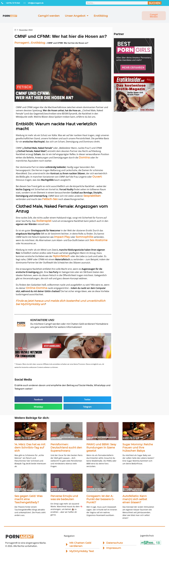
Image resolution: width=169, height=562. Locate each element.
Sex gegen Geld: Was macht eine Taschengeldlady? (29, 499)
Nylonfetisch (61, 256)
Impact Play (62, 236)
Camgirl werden (49, 15)
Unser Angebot (75, 15)
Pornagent (22, 42)
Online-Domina (36, 288)
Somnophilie (84, 236)
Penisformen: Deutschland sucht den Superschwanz (66, 447)
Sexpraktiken (92, 195)
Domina (84, 157)
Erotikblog (101, 15)
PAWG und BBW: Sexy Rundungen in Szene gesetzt (101, 447)
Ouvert (97, 176)
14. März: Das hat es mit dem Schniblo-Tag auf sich (30, 447)
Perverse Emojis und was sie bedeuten (64, 497)
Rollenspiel (43, 220)
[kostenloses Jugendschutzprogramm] (150, 543)
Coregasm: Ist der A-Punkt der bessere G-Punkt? (100, 499)
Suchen (154, 3)
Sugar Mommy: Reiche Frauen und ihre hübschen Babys (138, 447)
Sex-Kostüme (98, 240)
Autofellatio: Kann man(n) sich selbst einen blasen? (135, 499)
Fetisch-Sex (50, 199)
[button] (38, 399)
